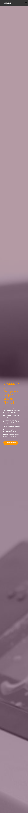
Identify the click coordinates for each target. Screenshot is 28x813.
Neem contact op (11, 442)
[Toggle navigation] (26, 3)
